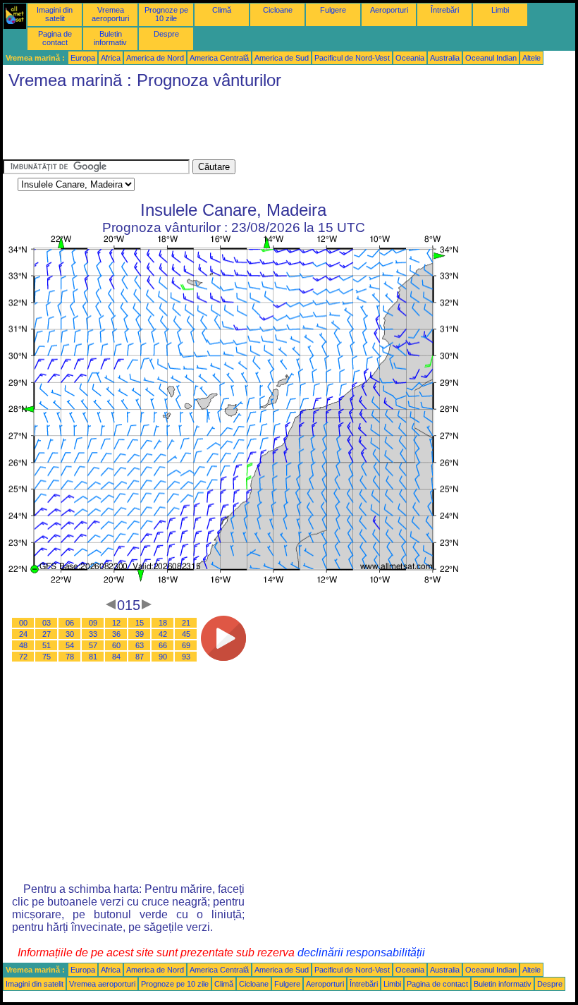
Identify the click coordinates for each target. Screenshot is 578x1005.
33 (93, 634)
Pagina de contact (55, 38)
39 (139, 634)
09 (93, 623)
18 (163, 623)
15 (139, 623)
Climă (221, 10)
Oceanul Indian (491, 58)
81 (93, 656)
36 (116, 634)
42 (163, 634)
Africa (111, 58)
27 (46, 634)
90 (163, 656)
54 (70, 645)
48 (23, 645)
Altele (531, 58)
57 (93, 645)
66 (163, 645)
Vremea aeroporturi (110, 14)
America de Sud (281, 58)
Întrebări (445, 10)
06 (70, 623)
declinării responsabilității (361, 952)
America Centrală (219, 58)
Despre (166, 34)
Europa (82, 58)
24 (23, 634)
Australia (445, 58)
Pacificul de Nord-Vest (352, 58)
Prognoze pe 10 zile (166, 14)
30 (70, 634)
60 (116, 645)
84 (116, 656)
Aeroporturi (389, 10)
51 (46, 645)
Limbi (500, 10)
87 (139, 656)
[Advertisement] (259, 127)
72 (23, 656)
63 (139, 645)
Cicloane (278, 10)
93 (186, 656)
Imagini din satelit (55, 14)
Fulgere (333, 10)
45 (186, 634)
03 (46, 623)
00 (23, 623)
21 (186, 623)
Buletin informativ (110, 38)
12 (116, 623)
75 (46, 656)
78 (70, 656)
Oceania (409, 58)
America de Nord (155, 58)
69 (186, 645)
